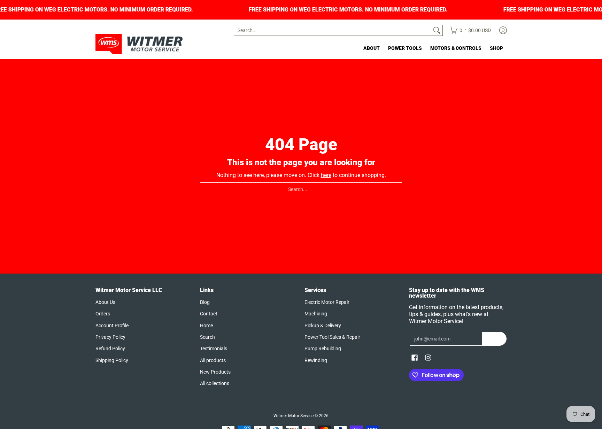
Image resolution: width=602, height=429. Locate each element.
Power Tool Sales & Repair (332, 337)
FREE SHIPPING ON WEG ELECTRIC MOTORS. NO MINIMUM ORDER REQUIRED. (368, 10)
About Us (105, 302)
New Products (215, 372)
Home (206, 325)
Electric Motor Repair (326, 302)
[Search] (436, 30)
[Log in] (503, 30)
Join (494, 339)
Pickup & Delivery (322, 325)
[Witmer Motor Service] (139, 44)
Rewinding (315, 360)
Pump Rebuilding (322, 348)
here (326, 175)
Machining (315, 313)
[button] (414, 357)
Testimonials (213, 348)
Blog (205, 302)
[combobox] (332, 30)
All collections (214, 383)
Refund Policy (110, 348)
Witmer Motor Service (293, 415)
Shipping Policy (111, 360)
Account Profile (112, 325)
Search (207, 337)
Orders (102, 313)
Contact (208, 313)
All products (213, 360)
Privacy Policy (110, 337)
